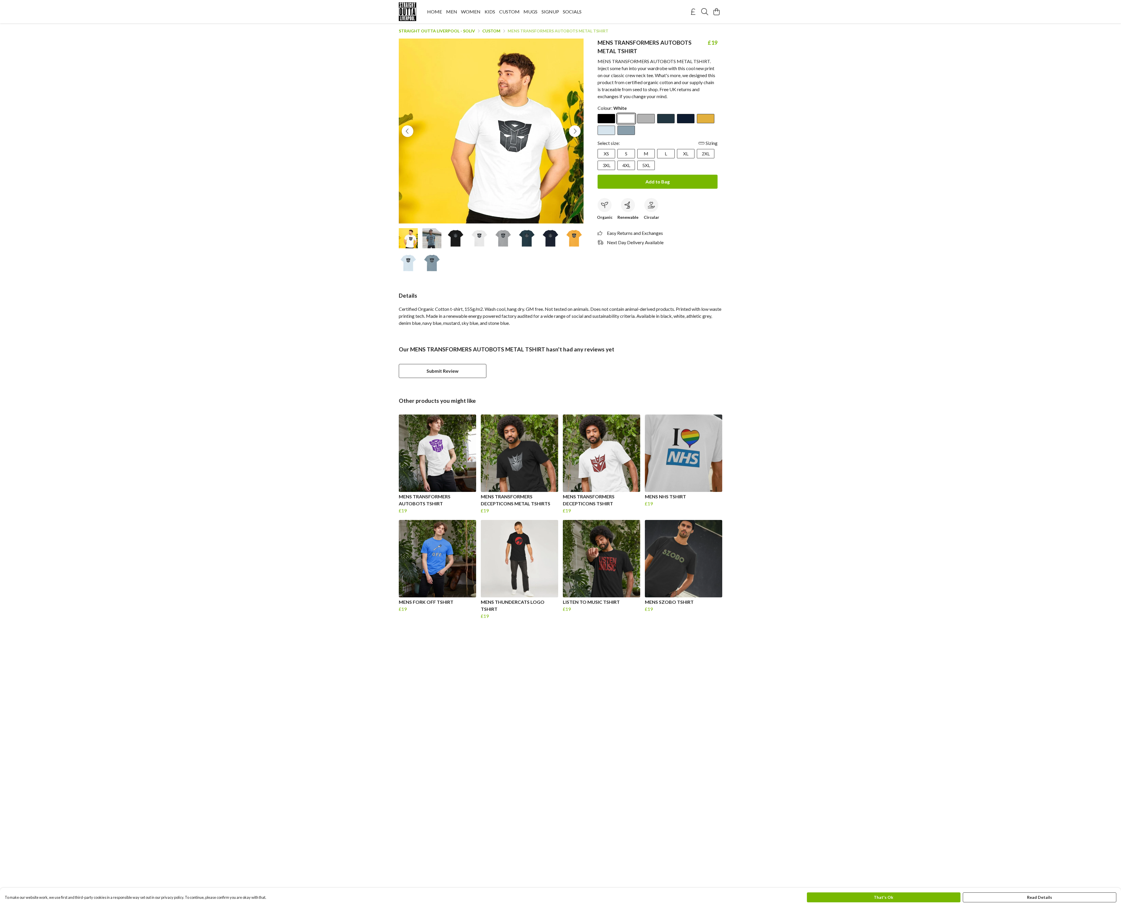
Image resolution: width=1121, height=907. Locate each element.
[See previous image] (407, 131)
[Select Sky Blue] (606, 130)
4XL (626, 165)
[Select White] (626, 118)
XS (606, 153)
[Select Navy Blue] (685, 118)
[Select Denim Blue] (666, 118)
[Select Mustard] (705, 118)
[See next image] (575, 131)
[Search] (705, 12)
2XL (706, 153)
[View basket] (716, 12)
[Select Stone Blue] (626, 130)
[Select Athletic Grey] (646, 118)
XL (685, 153)
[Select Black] (606, 118)
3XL (606, 165)
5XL (646, 165)
